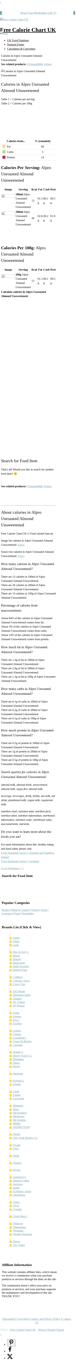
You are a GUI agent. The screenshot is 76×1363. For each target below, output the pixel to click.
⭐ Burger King (18, 969)
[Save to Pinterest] (11, 1342)
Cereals (24, 909)
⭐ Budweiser (17, 962)
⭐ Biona (14, 955)
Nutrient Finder (15, 44)
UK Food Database (18, 40)
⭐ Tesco (14, 1202)
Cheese (35, 909)
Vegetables (28, 913)
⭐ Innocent (16, 1073)
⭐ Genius (15, 1034)
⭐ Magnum (16, 1105)
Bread (15, 909)
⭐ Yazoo (14, 1241)
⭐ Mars (14, 1109)
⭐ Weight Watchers (20, 1234)
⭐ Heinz (14, 1062)
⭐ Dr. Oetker (17, 1002)
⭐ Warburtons (17, 1227)
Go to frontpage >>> (12, 868)
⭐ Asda (14, 945)
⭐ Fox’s (14, 1019)
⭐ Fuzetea (15, 1023)
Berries (6, 909)
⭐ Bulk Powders (19, 966)
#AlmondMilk (35, 64)
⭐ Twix (14, 1205)
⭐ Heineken (16, 1059)
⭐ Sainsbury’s (17, 1177)
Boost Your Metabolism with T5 (38, 12)
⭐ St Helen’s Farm (20, 1191)
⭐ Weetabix (16, 1230)
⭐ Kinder (15, 1084)
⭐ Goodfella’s (17, 1037)
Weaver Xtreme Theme (51, 1329)
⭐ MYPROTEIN (19, 1127)
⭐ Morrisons (16, 1116)
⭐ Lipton (15, 1094)
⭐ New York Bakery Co (23, 1137)
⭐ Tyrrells (15, 1209)
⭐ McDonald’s (18, 1112)
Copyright (22, 1318)
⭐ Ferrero (15, 1016)
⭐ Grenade (16, 1045)
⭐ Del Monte (17, 991)
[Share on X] (10, 1358)
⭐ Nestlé (14, 1134)
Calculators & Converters (21, 48)
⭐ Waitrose (16, 1223)
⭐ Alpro (14, 941)
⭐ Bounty (15, 959)
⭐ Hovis (14, 1066)
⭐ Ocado (15, 1145)
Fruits (44, 909)
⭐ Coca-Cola (17, 984)
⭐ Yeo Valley (17, 1245)
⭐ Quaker (15, 1162)
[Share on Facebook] (10, 1351)
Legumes (7, 913)
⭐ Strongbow (17, 1194)
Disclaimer (8, 1318)
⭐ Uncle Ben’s (18, 1216)
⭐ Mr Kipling (17, 1119)
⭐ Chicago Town (19, 980)
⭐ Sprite (14, 1187)
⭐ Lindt (14, 1091)
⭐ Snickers (16, 1184)
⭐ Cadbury (16, 977)
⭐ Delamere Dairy (20, 994)
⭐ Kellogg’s (16, 1080)
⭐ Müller (15, 1123)
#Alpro (48, 64)
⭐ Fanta (14, 1012)
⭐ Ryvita (14, 1169)
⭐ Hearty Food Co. (20, 1055)
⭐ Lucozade (16, 1098)
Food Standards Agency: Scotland (20, 861)
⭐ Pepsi (14, 1155)
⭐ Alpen (14, 937)
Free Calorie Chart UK (28, 30)
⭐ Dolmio (15, 998)
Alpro (20, 544)
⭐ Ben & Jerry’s (18, 952)
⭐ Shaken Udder (19, 1180)
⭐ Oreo (14, 1148)
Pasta (17, 913)
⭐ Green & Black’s (20, 1041)
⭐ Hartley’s (16, 1052)
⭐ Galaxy (15, 1030)
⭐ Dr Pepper (17, 1005)
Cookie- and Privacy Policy (45, 1318)
